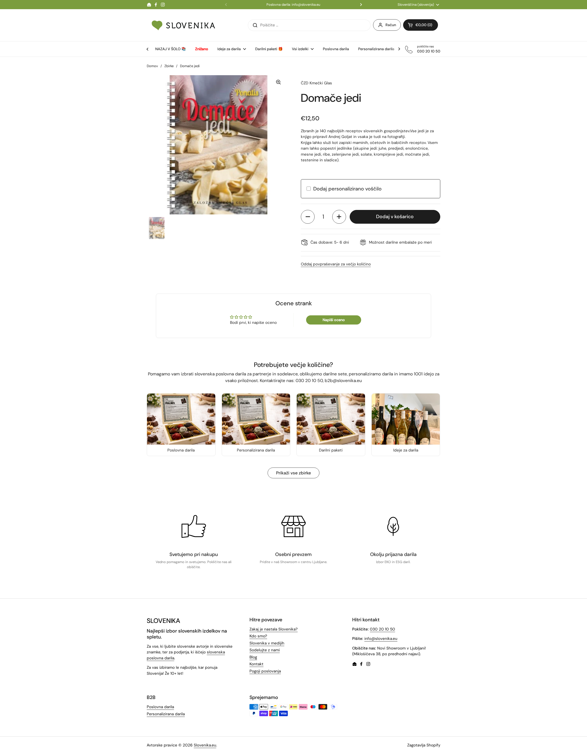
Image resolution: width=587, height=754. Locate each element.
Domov (152, 66)
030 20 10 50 (382, 629)
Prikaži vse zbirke (293, 473)
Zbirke (169, 66)
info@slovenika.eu (380, 638)
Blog (253, 657)
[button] (308, 217)
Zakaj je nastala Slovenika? (273, 629)
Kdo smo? (258, 635)
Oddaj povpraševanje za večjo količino (336, 264)
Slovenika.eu (205, 745)
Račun (390, 24)
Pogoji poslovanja (265, 671)
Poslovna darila (160, 706)
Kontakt (256, 663)
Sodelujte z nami (264, 649)
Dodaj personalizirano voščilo (347, 188)
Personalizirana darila (166, 713)
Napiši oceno (334, 319)
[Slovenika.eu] (183, 25)
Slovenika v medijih (266, 643)
